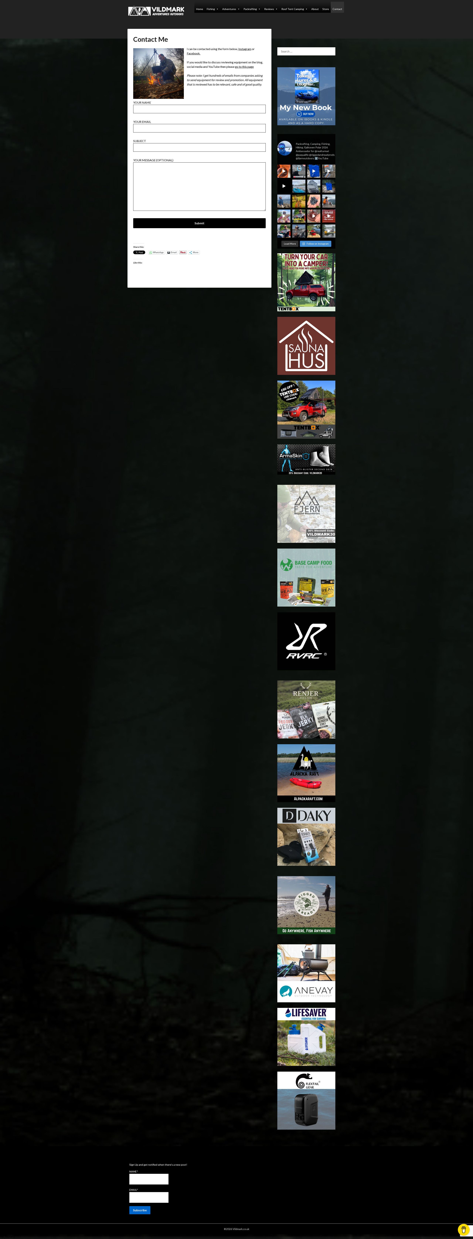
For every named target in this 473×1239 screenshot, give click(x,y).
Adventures (229, 9)
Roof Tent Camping (292, 9)
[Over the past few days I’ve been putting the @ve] (313, 186)
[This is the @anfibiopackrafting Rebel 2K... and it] (328, 231)
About (315, 9)
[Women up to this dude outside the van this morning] (298, 201)
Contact (337, 9)
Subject (139, 141)
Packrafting (250, 9)
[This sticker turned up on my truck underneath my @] (298, 171)
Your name (142, 102)
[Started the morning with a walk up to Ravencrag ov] (328, 201)
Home (199, 9)
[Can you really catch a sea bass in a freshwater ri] (298, 216)
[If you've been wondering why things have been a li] (328, 216)
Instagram (244, 49)
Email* (133, 1189)
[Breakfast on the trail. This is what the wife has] (313, 201)
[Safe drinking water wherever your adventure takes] (328, 186)
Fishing (211, 9)
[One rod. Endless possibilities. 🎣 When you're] (283, 216)
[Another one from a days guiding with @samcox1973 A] (283, 231)
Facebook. (193, 53)
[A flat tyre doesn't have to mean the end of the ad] (328, 171)
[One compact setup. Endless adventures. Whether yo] (313, 216)
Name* (133, 1171)
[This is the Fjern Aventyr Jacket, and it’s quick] (283, 201)
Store (325, 9)
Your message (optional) (153, 160)
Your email (142, 121)
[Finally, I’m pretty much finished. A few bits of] (283, 171)
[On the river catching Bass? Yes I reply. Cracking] (298, 231)
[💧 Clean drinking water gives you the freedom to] (313, 171)
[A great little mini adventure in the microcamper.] (298, 186)
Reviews (269, 9)
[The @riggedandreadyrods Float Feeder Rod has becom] (283, 186)
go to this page (244, 66)
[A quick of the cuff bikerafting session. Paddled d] (313, 231)
